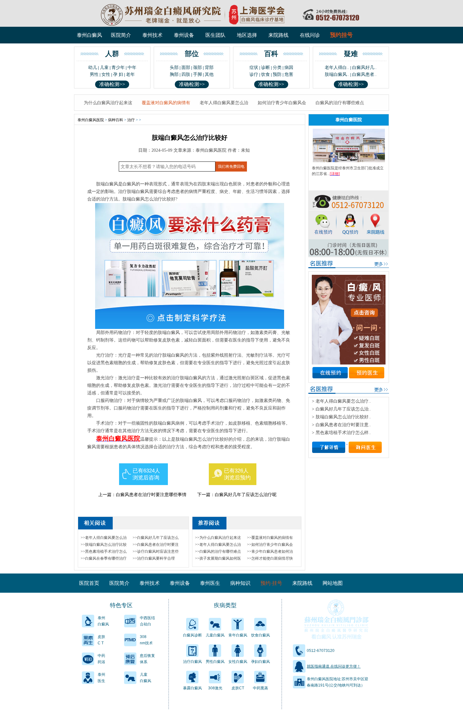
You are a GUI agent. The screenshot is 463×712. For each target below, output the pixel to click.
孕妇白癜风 (260, 661)
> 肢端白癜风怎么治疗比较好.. (341, 417)
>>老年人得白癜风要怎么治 (104, 537)
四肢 (185, 74)
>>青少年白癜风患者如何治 (270, 551)
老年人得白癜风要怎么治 (224, 102)
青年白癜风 (237, 635)
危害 (288, 74)
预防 (277, 74)
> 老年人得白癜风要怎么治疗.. (341, 401)
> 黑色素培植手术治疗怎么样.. (341, 432)
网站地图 (333, 583)
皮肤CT (238, 688)
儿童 (104, 67)
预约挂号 (341, 35)
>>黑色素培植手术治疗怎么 (104, 551)
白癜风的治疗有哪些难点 (340, 102)
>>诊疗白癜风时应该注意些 (156, 551)
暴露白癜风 (192, 688)
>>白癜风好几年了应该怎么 (156, 537)
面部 (185, 67)
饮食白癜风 (260, 635)
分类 (277, 67)
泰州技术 (152, 35)
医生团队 (215, 35)
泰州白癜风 (89, 35)
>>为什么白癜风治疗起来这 (218, 537)
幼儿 (92, 67)
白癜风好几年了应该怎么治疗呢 (246, 494)
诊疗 (253, 74)
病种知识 (240, 583)
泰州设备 (184, 35)
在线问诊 (310, 35)
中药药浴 (101, 658)
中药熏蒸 (260, 688)
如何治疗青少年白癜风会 (282, 102)
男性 (94, 74)
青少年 (118, 67)
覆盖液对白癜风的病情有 (166, 102)
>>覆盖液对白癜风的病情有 (270, 537)
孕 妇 (118, 74)
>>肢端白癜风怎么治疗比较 (104, 544)
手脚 (197, 74)
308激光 (215, 688)
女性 (105, 74)
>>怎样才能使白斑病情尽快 (270, 558)
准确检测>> (112, 84)
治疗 (131, 120)
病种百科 (115, 120)
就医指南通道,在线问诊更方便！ (334, 666)
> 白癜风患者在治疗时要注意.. (341, 424)
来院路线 (278, 35)
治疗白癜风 (192, 661)
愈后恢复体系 (147, 658)
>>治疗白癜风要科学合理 (154, 558)
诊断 (265, 67)
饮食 (265, 74)
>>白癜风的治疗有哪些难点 (218, 551)
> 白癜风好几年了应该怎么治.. (341, 409)
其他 (209, 74)
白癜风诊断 (192, 635)
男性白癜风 (215, 661)
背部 (209, 67)
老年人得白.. (337, 67)
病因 (288, 67)
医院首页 (89, 583)
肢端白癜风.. (337, 74)
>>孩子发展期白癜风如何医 (218, 558)
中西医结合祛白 (147, 621)
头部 (174, 67)
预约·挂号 (271, 583)
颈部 (197, 67)
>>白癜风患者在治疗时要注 (156, 544)
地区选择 (247, 35)
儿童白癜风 (145, 677)
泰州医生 (210, 583)
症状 (253, 67)
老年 (130, 74)
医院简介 (121, 35)
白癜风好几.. (364, 67)
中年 (132, 67)
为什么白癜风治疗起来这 (108, 102)
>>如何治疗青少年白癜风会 (270, 544)
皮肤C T (101, 640)
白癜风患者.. (364, 74)
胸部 (174, 74)
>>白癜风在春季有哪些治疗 (104, 558)
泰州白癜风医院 (90, 120)
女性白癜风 (237, 661)
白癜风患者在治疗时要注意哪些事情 (151, 494)
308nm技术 (146, 640)
